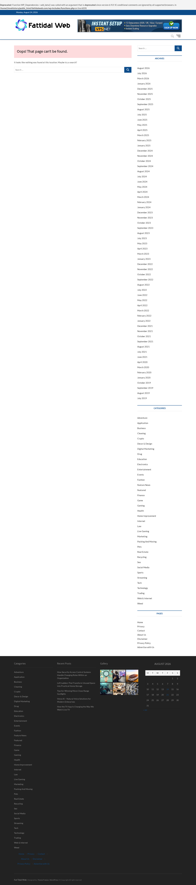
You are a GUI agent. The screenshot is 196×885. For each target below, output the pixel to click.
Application (142, 423)
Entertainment (144, 469)
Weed (140, 603)
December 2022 (145, 264)
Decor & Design (144, 443)
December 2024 (145, 150)
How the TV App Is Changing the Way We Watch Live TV (75, 708)
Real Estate (142, 552)
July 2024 (142, 176)
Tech (139, 583)
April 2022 (142, 305)
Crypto (140, 438)
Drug (139, 454)
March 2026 (143, 78)
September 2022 (145, 279)
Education (142, 459)
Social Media (143, 567)
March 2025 (143, 135)
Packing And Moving (147, 541)
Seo (139, 562)
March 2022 (143, 310)
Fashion (141, 479)
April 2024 (142, 192)
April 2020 (142, 362)
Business (141, 428)
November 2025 (145, 94)
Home (140, 622)
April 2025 (142, 130)
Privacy (140, 626)
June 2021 (142, 357)
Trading (140, 593)
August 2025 (143, 109)
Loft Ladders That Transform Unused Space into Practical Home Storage (76, 684)
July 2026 (142, 73)
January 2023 (144, 259)
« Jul (145, 710)
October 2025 (144, 99)
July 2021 (142, 351)
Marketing (142, 536)
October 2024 (144, 161)
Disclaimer (142, 639)
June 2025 (142, 119)
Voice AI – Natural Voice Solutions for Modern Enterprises (74, 700)
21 (167, 694)
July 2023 (142, 238)
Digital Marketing (145, 449)
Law (139, 526)
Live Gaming (143, 531)
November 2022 (145, 269)
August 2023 (143, 233)
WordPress (54, 880)
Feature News (143, 485)
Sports (140, 572)
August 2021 (143, 346)
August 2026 (143, 68)
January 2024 (144, 207)
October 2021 (144, 336)
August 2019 (143, 393)
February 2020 (144, 372)
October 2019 (144, 382)
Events (140, 474)
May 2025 (142, 125)
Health (140, 510)
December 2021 (145, 326)
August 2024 (143, 171)
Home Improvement (146, 516)
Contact (141, 630)
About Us (141, 634)
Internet (141, 521)
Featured (141, 490)
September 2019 (145, 388)
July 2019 (142, 398)
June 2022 (142, 295)
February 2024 (144, 202)
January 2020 (144, 377)
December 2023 (145, 212)
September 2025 (145, 104)
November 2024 (145, 156)
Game (140, 500)
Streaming (142, 577)
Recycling (141, 557)
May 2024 (142, 186)
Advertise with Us (145, 647)
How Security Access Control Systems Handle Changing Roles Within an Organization (74, 675)
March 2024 (143, 197)
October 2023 (144, 222)
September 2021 (145, 341)
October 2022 (144, 274)
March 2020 (143, 367)
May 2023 (142, 243)
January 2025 (144, 145)
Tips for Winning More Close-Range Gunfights (73, 692)
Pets (139, 546)
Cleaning (141, 433)
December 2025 (145, 88)
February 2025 (144, 140)
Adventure (142, 418)
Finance (141, 495)
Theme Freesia (43, 880)
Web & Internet (144, 598)
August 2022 (143, 284)
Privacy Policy (144, 643)
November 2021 (145, 331)
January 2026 (144, 83)
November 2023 (145, 217)
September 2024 (145, 166)
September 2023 (145, 228)
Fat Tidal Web (20, 880)
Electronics (142, 464)
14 (167, 689)
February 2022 (144, 315)
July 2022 (142, 290)
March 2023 (143, 253)
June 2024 (142, 181)
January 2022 (144, 321)
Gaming (141, 505)
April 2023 (142, 248)
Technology (142, 588)
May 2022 (142, 300)
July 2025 (142, 114)
